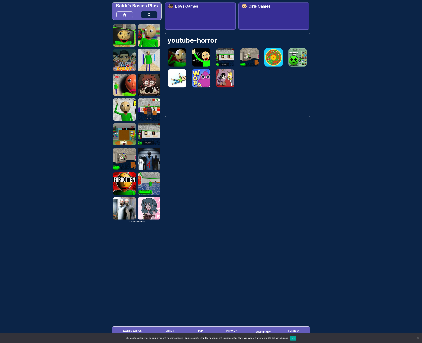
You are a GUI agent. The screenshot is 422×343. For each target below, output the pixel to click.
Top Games (200, 332)
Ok (293, 338)
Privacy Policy (231, 332)
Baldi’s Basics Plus (137, 6)
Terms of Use (294, 332)
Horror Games (169, 332)
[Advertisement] (137, 272)
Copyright (263, 332)
